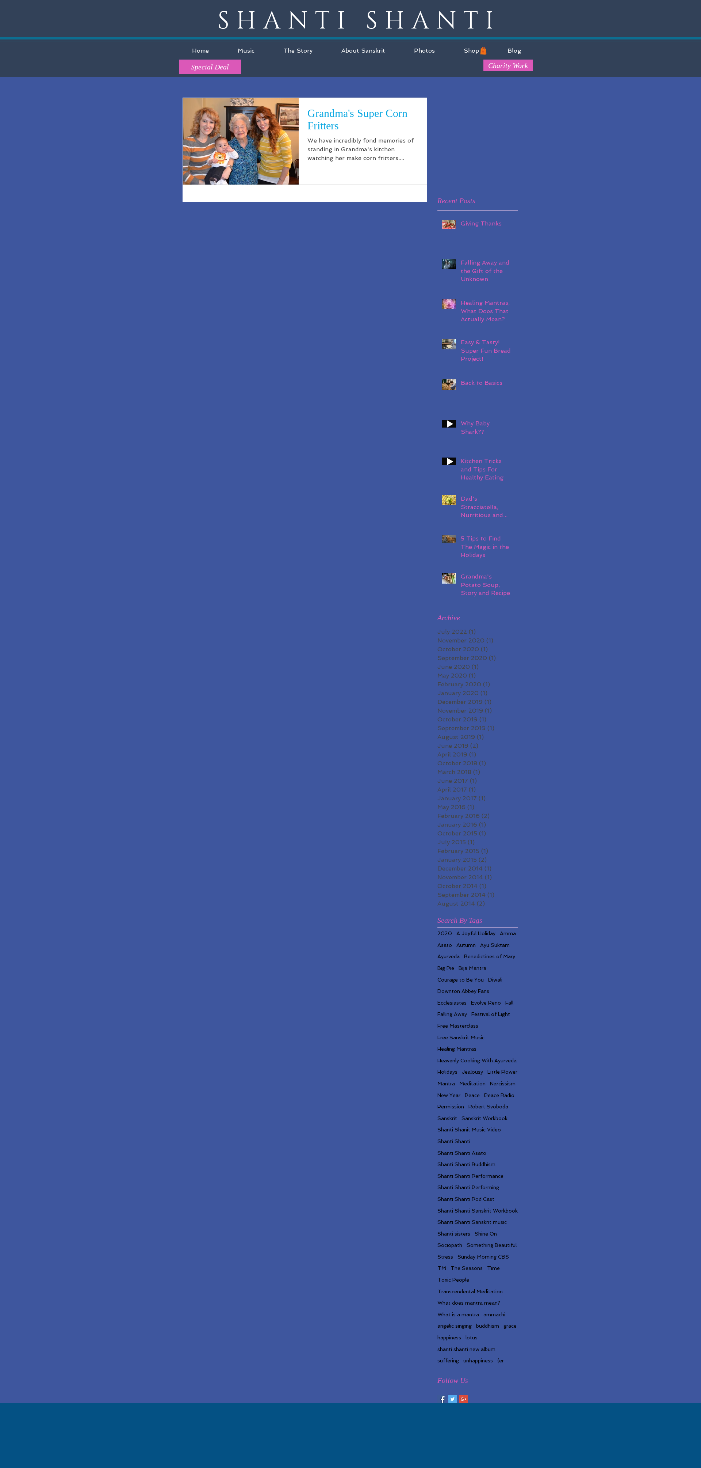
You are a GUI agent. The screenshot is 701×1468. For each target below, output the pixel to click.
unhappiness (478, 1360)
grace (510, 1326)
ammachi (494, 1314)
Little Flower (502, 1072)
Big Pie (445, 968)
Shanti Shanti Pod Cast (465, 1199)
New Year (448, 1095)
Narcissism (503, 1083)
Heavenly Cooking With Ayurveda (477, 1060)
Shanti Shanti (453, 1141)
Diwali (495, 980)
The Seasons (467, 1268)
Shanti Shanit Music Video (469, 1130)
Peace (472, 1095)
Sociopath (449, 1245)
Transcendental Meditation (470, 1291)
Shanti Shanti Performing (468, 1187)
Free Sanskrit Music (460, 1037)
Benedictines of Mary (489, 956)
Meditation (472, 1083)
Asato (444, 945)
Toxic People (453, 1280)
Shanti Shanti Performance (470, 1176)
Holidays (447, 1072)
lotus (472, 1337)
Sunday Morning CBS (483, 1257)
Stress (445, 1257)
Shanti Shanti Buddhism (466, 1164)
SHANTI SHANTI (359, 21)
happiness (449, 1337)
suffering (448, 1360)
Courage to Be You (460, 980)
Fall (509, 1003)
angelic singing (454, 1326)
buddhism (487, 1326)
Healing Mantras (456, 1049)
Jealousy (472, 1072)
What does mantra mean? (468, 1303)
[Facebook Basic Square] (441, 1399)
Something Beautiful (492, 1245)
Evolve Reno (486, 1003)
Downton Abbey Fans (463, 991)
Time (493, 1268)
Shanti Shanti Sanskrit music (472, 1222)
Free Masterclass (457, 1026)
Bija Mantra (472, 968)
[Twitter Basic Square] (452, 1399)
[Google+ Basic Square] (463, 1399)
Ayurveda (448, 956)
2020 (444, 933)
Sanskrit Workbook (484, 1118)
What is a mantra (458, 1314)
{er (500, 1360)
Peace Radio (499, 1095)
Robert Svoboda (488, 1106)
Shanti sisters (453, 1234)
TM (441, 1268)
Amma (508, 933)
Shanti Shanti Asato (461, 1153)
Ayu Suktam (495, 945)
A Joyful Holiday (475, 933)
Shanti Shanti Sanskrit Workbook (477, 1211)
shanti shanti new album (466, 1349)
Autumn (466, 945)
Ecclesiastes (452, 1003)
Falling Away (452, 1014)
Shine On (486, 1234)
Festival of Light (490, 1014)
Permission (450, 1106)
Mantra (446, 1083)
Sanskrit (447, 1118)
